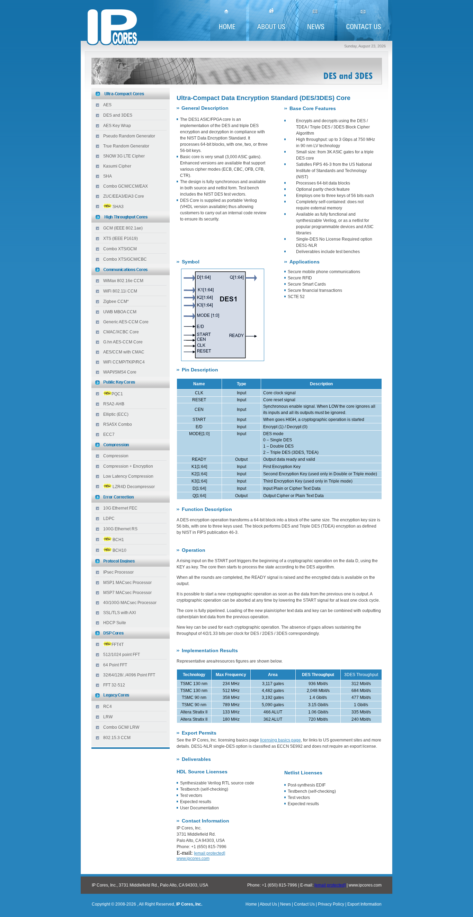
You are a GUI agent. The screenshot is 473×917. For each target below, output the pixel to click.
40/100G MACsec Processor (130, 602)
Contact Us (304, 904)
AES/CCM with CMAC (123, 352)
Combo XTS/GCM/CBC (125, 259)
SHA (107, 176)
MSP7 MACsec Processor (127, 592)
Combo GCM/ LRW (121, 727)
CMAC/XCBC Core (121, 332)
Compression (115, 455)
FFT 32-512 (114, 685)
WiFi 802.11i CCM (120, 291)
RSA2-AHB (113, 404)
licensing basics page (280, 740)
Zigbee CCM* (116, 301)
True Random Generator (126, 146)
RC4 (107, 706)
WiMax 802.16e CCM (123, 280)
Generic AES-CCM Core (126, 322)
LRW (108, 716)
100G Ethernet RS (120, 529)
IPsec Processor (118, 572)
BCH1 (118, 539)
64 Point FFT (115, 665)
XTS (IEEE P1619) (120, 238)
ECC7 (109, 434)
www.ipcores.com (193, 858)
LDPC (109, 518)
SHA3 (118, 206)
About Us (268, 904)
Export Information (364, 904)
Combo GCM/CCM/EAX (125, 186)
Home (251, 904)
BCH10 (119, 550)
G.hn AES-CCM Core (123, 342)
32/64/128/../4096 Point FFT (129, 675)
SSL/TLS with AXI (119, 612)
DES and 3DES (117, 115)
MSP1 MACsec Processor (127, 582)
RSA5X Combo (117, 424)
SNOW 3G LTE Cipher (124, 156)
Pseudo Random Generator (129, 136)
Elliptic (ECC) (115, 414)
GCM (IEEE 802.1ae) (123, 228)
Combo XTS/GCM (120, 248)
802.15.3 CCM (117, 737)
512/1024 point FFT (121, 654)
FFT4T (117, 644)
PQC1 (117, 394)
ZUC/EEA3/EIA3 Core (123, 196)
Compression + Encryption (128, 466)
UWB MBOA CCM (119, 311)
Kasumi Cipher (117, 166)
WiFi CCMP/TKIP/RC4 (124, 362)
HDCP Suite (114, 622)
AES (107, 104)
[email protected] (330, 885)
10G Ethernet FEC (120, 508)
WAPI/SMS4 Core (119, 372)
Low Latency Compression (128, 476)
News (285, 904)
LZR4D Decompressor (134, 486)
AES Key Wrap (117, 125)
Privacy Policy (331, 904)
